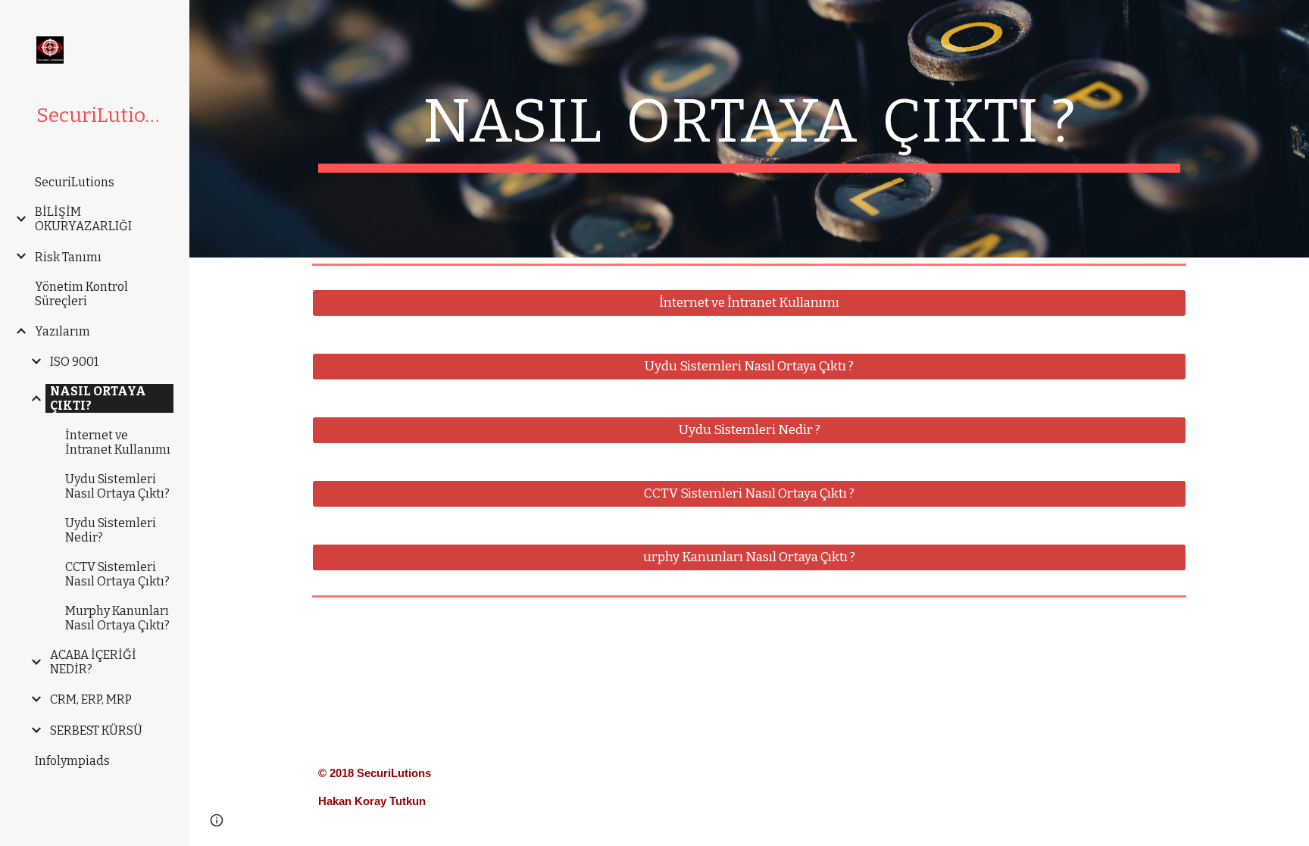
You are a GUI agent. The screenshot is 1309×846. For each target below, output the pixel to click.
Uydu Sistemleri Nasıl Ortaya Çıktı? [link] (117, 486)
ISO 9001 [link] (74, 361)
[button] (216, 820)
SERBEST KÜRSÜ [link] (96, 730)
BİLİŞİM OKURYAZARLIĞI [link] (83, 218)
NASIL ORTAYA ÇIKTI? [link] (98, 398)
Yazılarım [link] (62, 331)
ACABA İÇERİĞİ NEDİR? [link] (93, 662)
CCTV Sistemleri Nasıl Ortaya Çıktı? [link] (117, 574)
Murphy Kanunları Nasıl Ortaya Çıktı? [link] (117, 618)
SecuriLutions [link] (74, 182)
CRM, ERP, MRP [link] (91, 699)
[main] (749, 129)
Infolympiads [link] (72, 761)
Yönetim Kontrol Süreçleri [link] (81, 293)
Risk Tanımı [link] (68, 257)
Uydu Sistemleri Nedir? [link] (110, 530)
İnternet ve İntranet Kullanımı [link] (117, 442)
